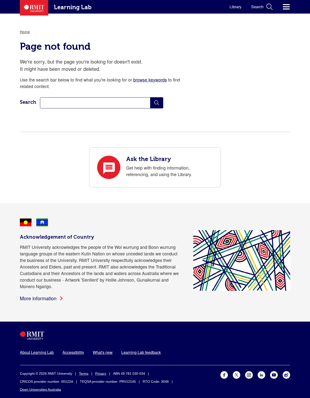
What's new (103, 352)
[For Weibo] (286, 374)
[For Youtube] (274, 374)
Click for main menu (286, 7)
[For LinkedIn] (261, 374)
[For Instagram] (249, 374)
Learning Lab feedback (141, 352)
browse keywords (150, 79)
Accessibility (73, 352)
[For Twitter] (236, 374)
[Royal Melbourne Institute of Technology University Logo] (155, 335)
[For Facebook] (224, 374)
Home (25, 31)
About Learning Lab (37, 352)
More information (38, 298)
